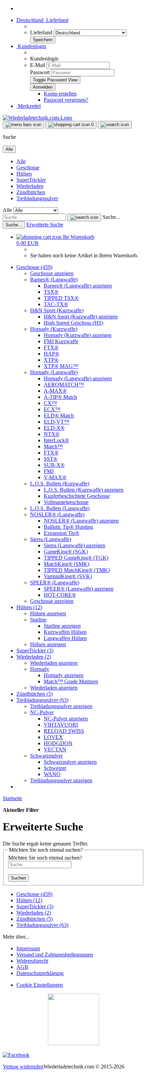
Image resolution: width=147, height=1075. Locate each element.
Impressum (28, 948)
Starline (38, 620)
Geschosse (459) (34, 267)
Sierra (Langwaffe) (50, 539)
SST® (50, 459)
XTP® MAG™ (61, 366)
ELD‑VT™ (56, 422)
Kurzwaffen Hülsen (65, 632)
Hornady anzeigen (63, 675)
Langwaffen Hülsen (65, 638)
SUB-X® (54, 465)
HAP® (51, 354)
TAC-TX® (56, 304)
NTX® (51, 434)
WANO (52, 774)
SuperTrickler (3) (34, 650)
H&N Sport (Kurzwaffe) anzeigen (81, 317)
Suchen (18, 878)
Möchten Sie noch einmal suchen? (45, 858)
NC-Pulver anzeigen (66, 718)
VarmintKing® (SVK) (68, 576)
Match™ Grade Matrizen (71, 681)
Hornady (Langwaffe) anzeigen (78, 378)
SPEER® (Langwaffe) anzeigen (78, 589)
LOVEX (53, 737)
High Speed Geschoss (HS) (73, 323)
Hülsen (24, 174)
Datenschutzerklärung (40, 973)
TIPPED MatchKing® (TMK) (77, 570)
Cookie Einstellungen (39, 985)
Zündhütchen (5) (34, 694)
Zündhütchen (30, 192)
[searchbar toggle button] (115, 124)
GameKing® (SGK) (66, 552)
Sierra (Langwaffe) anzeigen (74, 545)
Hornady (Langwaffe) (54, 372)
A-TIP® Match (60, 397)
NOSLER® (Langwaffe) (57, 514)
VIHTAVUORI (61, 725)
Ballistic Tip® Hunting (68, 527)
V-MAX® (55, 477)
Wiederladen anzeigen (54, 663)
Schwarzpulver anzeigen (70, 762)
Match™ (53, 446)
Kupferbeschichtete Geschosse (77, 496)
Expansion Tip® (61, 533)
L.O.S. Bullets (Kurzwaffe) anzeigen (83, 490)
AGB (22, 967)
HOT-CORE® (60, 595)
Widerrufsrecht (32, 961)
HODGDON (58, 743)
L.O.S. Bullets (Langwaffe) (60, 508)
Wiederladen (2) (33, 657)
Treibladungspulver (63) (42, 700)
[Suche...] (84, 217)
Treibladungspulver (37, 198)
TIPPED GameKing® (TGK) (76, 558)
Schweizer (55, 768)
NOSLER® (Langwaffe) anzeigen (81, 521)
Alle (21, 161)
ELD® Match (59, 415)
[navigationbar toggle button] (23, 124)
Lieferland (42, 32)
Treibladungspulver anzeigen (61, 706)
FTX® (51, 347)
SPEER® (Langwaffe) (54, 582)
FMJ (49, 471)
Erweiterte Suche (44, 224)
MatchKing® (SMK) (66, 564)
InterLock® (56, 440)
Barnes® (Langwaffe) (54, 279)
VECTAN (55, 749)
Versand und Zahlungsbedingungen (54, 955)
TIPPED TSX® (61, 298)
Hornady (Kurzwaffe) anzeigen (77, 335)
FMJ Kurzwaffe (61, 341)
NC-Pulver (42, 712)
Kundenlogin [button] (31, 46)
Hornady (39, 669)
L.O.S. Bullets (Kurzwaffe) (59, 483)
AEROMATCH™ (64, 385)
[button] (42, 20)
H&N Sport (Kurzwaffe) (56, 310)
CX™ (50, 403)
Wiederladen (29, 186)
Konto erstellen (60, 94)
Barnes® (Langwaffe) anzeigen (78, 286)
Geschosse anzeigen (52, 273)
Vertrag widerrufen (23, 1067)
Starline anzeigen (62, 626)
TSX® (51, 292)
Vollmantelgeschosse (66, 502)
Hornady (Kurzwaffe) (53, 329)
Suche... (111, 217)
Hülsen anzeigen (48, 613)
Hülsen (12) (29, 607)
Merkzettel (28, 106)
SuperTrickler (31, 180)
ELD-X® (54, 428)
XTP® (51, 360)
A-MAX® (55, 391)
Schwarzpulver (46, 756)
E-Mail (37, 65)
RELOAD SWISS (64, 731)
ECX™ (52, 409)
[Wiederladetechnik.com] (37, 118)
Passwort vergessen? (66, 100)
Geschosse (27, 167)
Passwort (40, 72)
